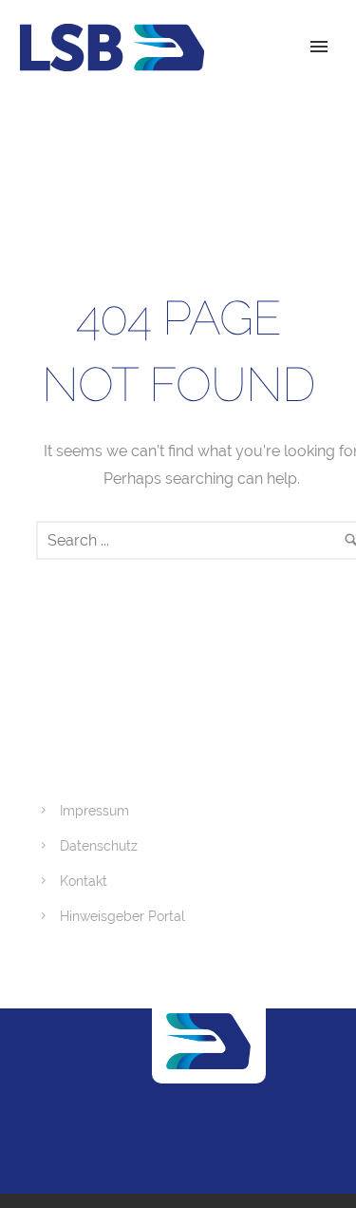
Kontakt (83, 881)
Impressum (94, 810)
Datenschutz (99, 845)
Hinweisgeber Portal (122, 916)
